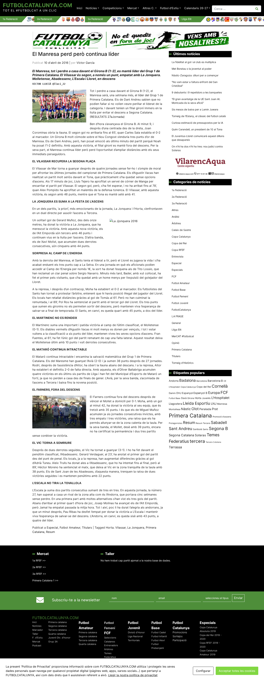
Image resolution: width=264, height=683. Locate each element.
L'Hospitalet (220, 398)
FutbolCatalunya (181, 309)
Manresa (222, 403)
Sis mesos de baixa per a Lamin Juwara (195, 109)
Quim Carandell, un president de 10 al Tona (197, 129)
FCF (174, 276)
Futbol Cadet (158, 632)
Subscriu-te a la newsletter (76, 600)
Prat (215, 409)
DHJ (178, 393)
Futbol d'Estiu (169, 8)
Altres (175, 210)
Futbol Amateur (70, 527)
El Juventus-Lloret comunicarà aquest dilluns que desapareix (198, 137)
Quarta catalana (57, 633)
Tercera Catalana (213, 442)
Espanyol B (200, 393)
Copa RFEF (178, 249)
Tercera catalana (57, 629)
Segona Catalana (181, 435)
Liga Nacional (135, 636)
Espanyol (187, 392)
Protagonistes (175, 423)
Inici (79, 8)
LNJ (213, 403)
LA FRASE (177, 316)
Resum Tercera (203, 423)
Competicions (112, 8)
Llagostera (175, 403)
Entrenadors (111, 645)
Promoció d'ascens (222, 416)
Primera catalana (57, 622)
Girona (190, 398)
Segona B (218, 428)
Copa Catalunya (181, 236)
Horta (198, 397)
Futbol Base (179, 289)
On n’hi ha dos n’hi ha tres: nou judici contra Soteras (197, 148)
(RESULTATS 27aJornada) (107, 117)
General (176, 322)
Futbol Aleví (158, 640)
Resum (50, 532)
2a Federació (179, 196)
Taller (35, 633)
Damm (172, 393)
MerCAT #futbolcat (183, 336)
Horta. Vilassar (116, 527)
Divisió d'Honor (136, 632)
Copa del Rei (179, 243)
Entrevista (177, 256)
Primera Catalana (182, 349)
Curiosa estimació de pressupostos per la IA (197, 122)
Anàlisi (175, 216)
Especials (177, 269)
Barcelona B (215, 380)
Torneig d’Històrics (182, 362)
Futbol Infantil (159, 636)
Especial (52, 527)
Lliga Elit (176, 329)
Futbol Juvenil (180, 303)
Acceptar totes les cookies (237, 671)
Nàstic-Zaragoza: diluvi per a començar (195, 75)
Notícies (91, 8)
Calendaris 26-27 (196, 8)
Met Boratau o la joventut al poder (192, 68)
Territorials (134, 640)
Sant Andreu (180, 428)
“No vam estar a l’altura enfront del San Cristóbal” (194, 83)
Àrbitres (176, 223)
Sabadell (219, 422)
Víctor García (85, 62)
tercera (197, 441)
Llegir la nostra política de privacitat (133, 675)
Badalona (187, 380)
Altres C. (148, 8)
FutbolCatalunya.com (37, 5)
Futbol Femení (180, 296)
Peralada (205, 409)
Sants (205, 429)
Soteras (200, 435)
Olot (195, 408)
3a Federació (179, 203)
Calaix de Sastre (181, 229)
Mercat (132, 8)
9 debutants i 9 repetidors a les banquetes (197, 92)
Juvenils (206, 398)
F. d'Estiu (37, 637)
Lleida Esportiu (196, 403)
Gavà (184, 398)
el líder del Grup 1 (147, 95)
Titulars (87, 527)
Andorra (174, 380)
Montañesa (174, 409)
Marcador (37, 629)
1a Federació (179, 190)
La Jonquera (135, 527)
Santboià (197, 429)
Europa (214, 393)
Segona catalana (57, 625)
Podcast (36, 645)
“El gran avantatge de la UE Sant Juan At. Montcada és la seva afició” (196, 100)
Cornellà (220, 386)
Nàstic (186, 409)
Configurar (203, 671)
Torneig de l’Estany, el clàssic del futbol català (199, 116)
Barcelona (201, 381)
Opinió (175, 342)
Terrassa (175, 447)
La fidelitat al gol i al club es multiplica (194, 62)
